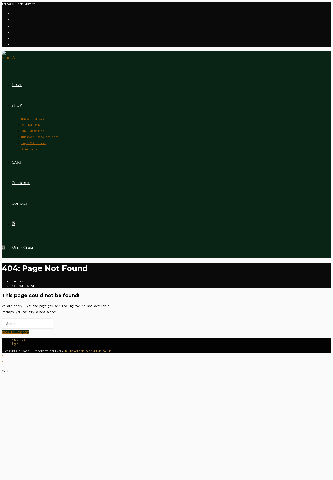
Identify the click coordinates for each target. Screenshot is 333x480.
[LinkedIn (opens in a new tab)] (13, 32)
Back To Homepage (15, 332)
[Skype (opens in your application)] (13, 38)
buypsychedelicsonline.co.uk (88, 351)
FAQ (14, 345)
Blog (15, 342)
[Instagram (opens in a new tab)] (13, 26)
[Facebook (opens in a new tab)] (13, 20)
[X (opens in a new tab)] (13, 14)
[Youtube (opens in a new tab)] (13, 44)
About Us (18, 339)
